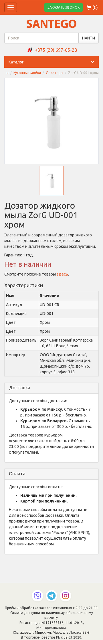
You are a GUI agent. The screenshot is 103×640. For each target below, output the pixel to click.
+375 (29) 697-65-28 (56, 50)
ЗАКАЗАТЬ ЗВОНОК (63, 7)
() (94, 7)
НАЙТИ (88, 38)
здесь (62, 274)
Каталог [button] (16, 62)
